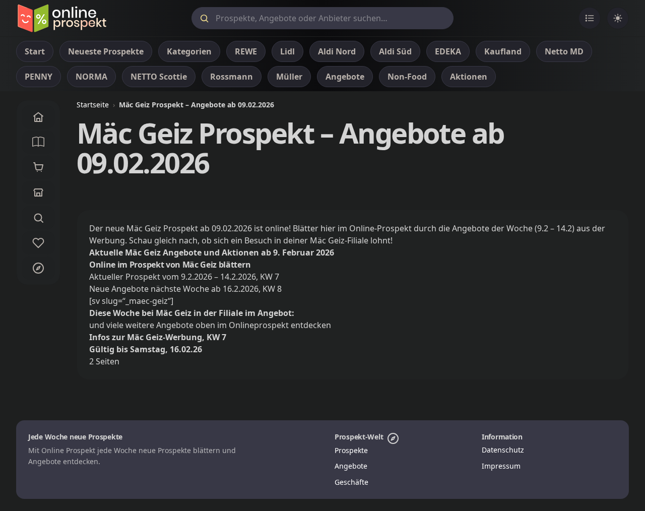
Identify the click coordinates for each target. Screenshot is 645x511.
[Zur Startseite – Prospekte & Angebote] (61, 18)
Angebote (351, 466)
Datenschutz (503, 450)
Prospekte (351, 450)
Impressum (501, 466)
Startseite (93, 104)
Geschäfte (351, 482)
